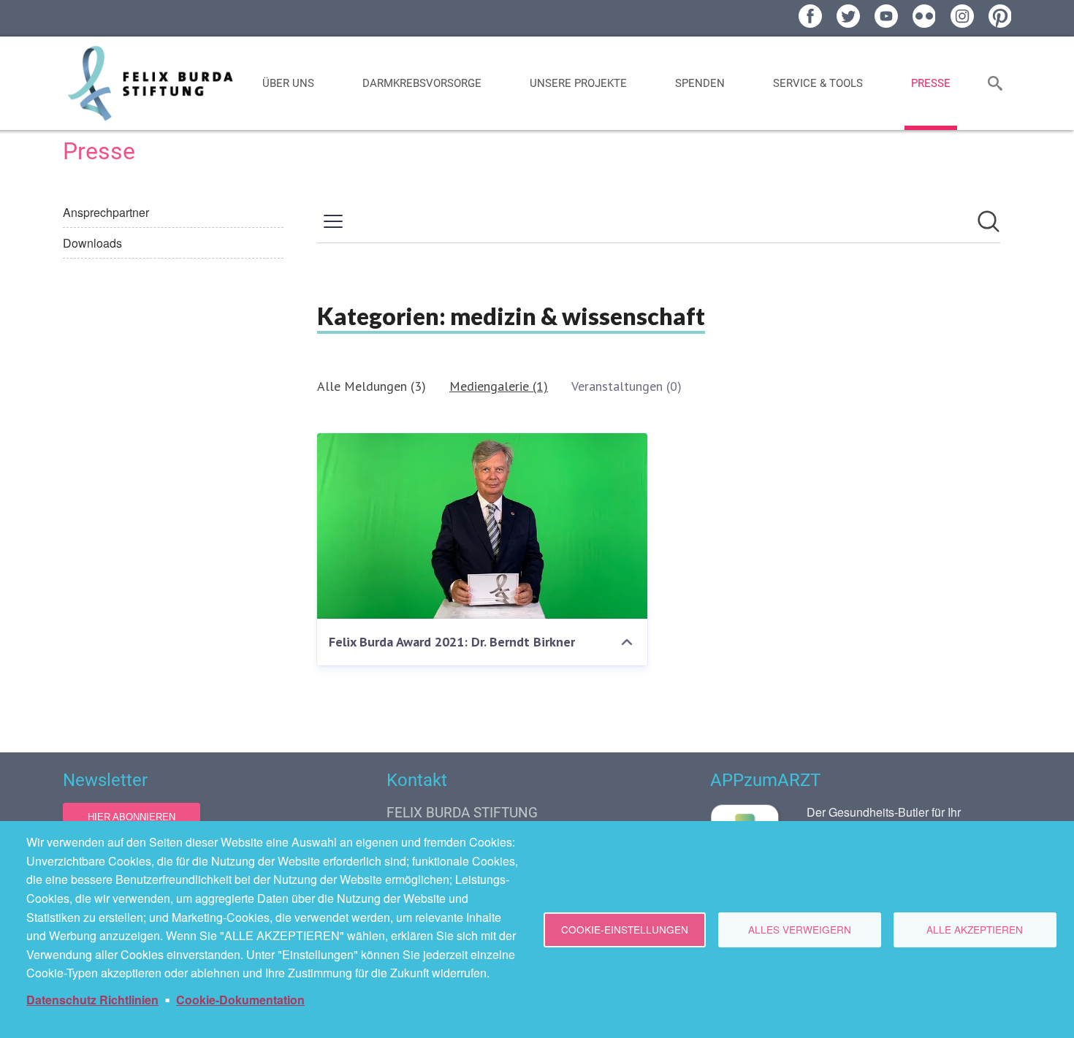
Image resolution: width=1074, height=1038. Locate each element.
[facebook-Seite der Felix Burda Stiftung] (810, 16)
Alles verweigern (799, 929)
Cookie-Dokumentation (240, 999)
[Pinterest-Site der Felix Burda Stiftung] (1000, 16)
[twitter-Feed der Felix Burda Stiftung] (848, 16)
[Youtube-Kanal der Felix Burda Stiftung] (886, 16)
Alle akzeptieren (974, 929)
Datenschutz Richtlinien (92, 999)
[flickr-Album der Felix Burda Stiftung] (924, 16)
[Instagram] (962, 16)
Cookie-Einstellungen (624, 929)
